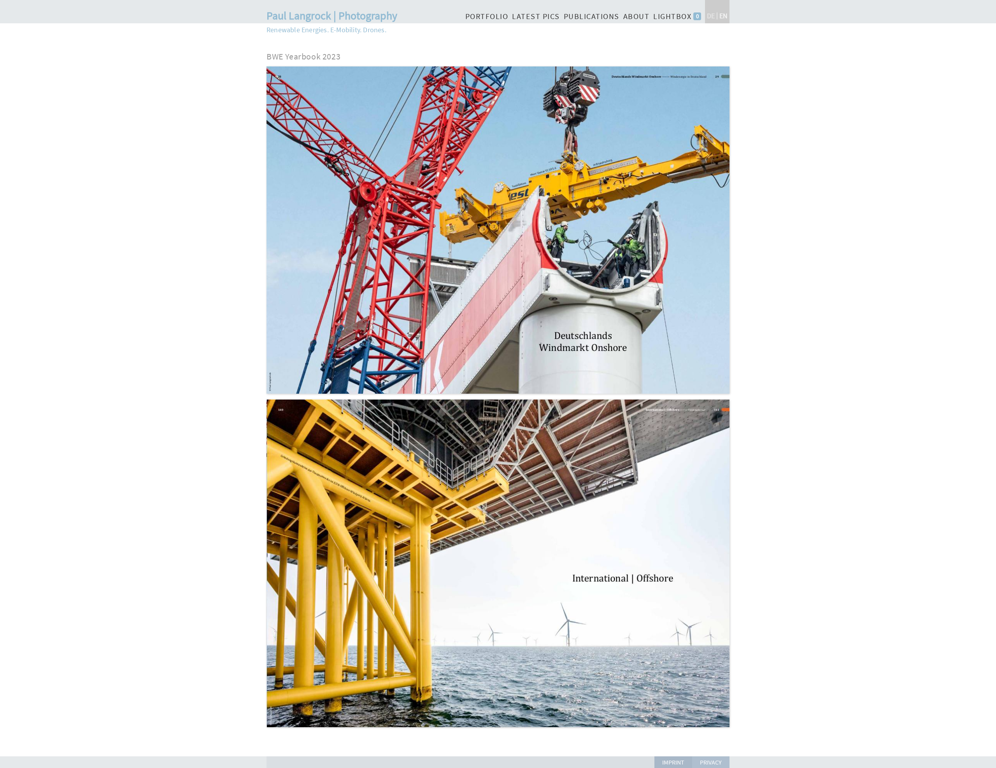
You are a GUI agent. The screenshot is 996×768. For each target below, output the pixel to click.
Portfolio (487, 16)
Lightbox (672, 16)
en (723, 15)
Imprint (673, 762)
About (636, 16)
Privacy (711, 762)
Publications (591, 16)
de (711, 15)
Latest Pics (536, 16)
